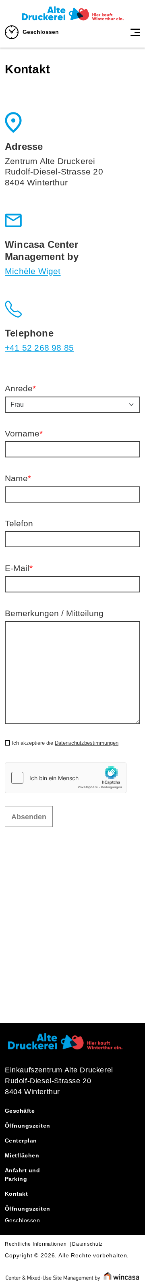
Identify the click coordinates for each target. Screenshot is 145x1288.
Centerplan (21, 1140)
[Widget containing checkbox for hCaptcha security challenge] (65, 777)
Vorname (24, 433)
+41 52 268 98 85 (39, 347)
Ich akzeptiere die (65, 743)
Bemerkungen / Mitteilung (54, 613)
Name (18, 478)
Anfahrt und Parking (22, 1174)
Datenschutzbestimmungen (86, 743)
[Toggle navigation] (135, 32)
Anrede (20, 388)
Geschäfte (20, 1110)
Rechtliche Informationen (35, 1244)
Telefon (19, 523)
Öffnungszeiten (27, 1125)
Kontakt (16, 1193)
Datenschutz (87, 1244)
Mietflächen (22, 1155)
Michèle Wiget (33, 271)
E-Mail (19, 568)
